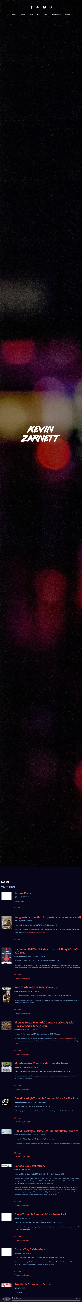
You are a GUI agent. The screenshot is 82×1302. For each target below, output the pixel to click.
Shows (23, 14)
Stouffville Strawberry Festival (33, 1284)
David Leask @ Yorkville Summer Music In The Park (46, 1098)
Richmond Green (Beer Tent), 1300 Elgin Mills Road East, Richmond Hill (39, 1174)
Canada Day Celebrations (30, 1166)
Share (19, 907)
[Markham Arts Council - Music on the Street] (7, 1071)
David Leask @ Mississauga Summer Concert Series (46, 1131)
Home (14, 14)
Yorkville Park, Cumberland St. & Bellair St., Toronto (32, 1106)
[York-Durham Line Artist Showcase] (7, 1003)
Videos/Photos (56, 14)
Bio (38, 14)
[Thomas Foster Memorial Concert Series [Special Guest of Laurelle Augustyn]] (7, 1029)
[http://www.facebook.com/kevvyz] (31, 7)
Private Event (22, 893)
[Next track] (10, 1299)
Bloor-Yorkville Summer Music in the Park (40, 1214)
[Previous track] (3, 1299)
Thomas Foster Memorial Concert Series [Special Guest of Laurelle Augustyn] (44, 1024)
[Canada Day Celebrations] (7, 1167)
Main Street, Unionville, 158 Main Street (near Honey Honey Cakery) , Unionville (42, 1071)
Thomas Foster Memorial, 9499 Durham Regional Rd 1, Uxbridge (37, 1034)
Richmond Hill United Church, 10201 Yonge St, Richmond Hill (35, 925)
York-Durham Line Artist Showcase (36, 987)
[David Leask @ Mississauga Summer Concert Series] (7, 1134)
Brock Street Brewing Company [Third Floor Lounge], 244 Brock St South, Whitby (42, 995)
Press (45, 14)
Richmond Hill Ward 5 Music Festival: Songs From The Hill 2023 (47, 951)
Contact (67, 14)
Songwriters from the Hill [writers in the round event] (47, 917)
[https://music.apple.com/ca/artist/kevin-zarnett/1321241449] (44, 7)
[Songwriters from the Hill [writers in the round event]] (7, 928)
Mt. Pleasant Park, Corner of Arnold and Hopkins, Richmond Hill (36, 961)
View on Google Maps (22, 978)
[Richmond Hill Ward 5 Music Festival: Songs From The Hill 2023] (7, 963)
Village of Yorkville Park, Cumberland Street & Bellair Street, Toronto (38, 1222)
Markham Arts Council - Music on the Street (41, 1063)
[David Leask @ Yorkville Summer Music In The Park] (7, 1106)
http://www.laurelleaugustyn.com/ (63, 1038)
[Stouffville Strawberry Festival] (7, 1287)
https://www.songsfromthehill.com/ (35, 932)
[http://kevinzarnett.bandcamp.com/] (37, 7)
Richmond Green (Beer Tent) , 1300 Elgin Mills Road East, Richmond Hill (39, 1257)
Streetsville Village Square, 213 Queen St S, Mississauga (34, 1139)
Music (31, 14)
